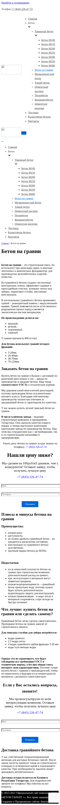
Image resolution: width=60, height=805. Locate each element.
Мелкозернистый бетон (28, 202)
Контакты (33, 121)
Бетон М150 (48, 44)
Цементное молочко (26, 223)
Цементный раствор (26, 211)
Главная (32, 18)
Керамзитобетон (44, 99)
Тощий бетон (42, 82)
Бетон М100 (48, 40)
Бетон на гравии (44, 69)
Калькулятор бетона (39, 116)
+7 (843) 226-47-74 (22, 9)
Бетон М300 (48, 57)
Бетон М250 (48, 52)
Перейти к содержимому (15, 2)
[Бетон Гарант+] (11, 73)
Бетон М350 (48, 61)
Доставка (33, 112)
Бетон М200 (48, 48)
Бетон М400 (48, 65)
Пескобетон (41, 95)
